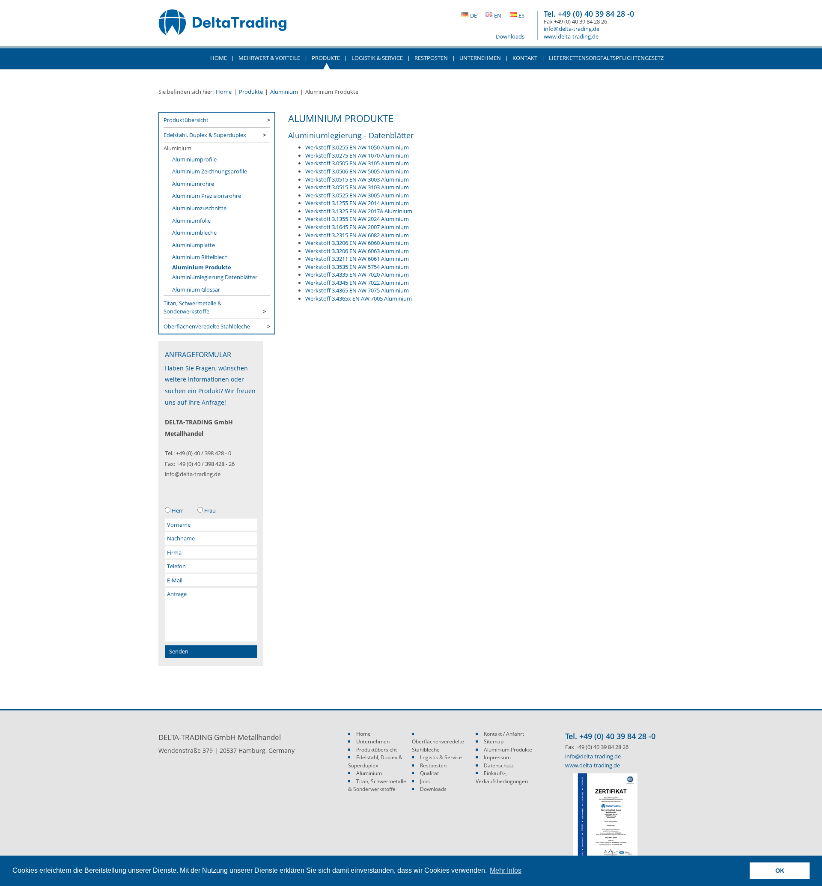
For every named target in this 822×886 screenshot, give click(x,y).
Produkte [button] (326, 58)
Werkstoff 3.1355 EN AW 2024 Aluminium (357, 219)
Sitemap (493, 741)
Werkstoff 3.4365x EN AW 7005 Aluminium (358, 298)
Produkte (251, 91)
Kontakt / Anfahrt (504, 733)
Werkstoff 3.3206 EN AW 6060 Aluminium (357, 243)
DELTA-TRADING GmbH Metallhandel (222, 26)
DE (473, 15)
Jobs (425, 781)
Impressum (497, 757)
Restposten (431, 58)
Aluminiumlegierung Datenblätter (214, 277)
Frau (210, 510)
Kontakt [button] (524, 58)
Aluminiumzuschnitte (199, 208)
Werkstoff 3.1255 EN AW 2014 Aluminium (357, 203)
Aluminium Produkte (201, 267)
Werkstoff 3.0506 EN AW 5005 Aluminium (357, 171)
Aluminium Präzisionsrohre (206, 196)
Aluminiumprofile (194, 159)
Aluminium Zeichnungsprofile (209, 171)
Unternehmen (373, 741)
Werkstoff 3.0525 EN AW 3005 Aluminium (357, 195)
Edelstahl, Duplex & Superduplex (205, 135)
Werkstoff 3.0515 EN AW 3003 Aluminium (357, 179)
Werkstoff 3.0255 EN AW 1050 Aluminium (357, 147)
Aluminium (284, 91)
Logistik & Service (377, 58)
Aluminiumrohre (193, 184)
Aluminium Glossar (196, 289)
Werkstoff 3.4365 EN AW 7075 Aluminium (357, 290)
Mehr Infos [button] (505, 870)
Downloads (510, 36)
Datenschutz (499, 765)
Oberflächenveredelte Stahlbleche (207, 326)
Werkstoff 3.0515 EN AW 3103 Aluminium (357, 187)
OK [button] (779, 870)
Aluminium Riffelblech (200, 257)
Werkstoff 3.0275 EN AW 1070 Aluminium (357, 155)
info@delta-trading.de (571, 29)
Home (218, 58)
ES (521, 15)
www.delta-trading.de (571, 36)
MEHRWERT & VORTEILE (269, 58)
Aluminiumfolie (191, 220)
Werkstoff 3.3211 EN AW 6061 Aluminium (357, 259)
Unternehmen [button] (480, 58)
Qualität (429, 773)
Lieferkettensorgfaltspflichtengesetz (606, 58)
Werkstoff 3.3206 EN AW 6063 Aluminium (357, 251)
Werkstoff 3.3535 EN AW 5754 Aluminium (357, 267)
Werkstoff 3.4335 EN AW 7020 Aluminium (357, 274)
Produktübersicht (186, 120)
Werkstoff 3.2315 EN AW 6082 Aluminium (357, 235)
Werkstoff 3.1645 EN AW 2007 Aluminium (357, 227)
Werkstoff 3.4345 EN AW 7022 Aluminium (357, 282)
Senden (178, 651)
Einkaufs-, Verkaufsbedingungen (502, 777)
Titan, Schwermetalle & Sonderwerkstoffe (192, 307)
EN (497, 15)
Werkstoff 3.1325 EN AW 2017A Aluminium (358, 211)
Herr (177, 510)
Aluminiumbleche (194, 232)
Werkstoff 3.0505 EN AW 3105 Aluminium (357, 163)
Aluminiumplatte (193, 245)
